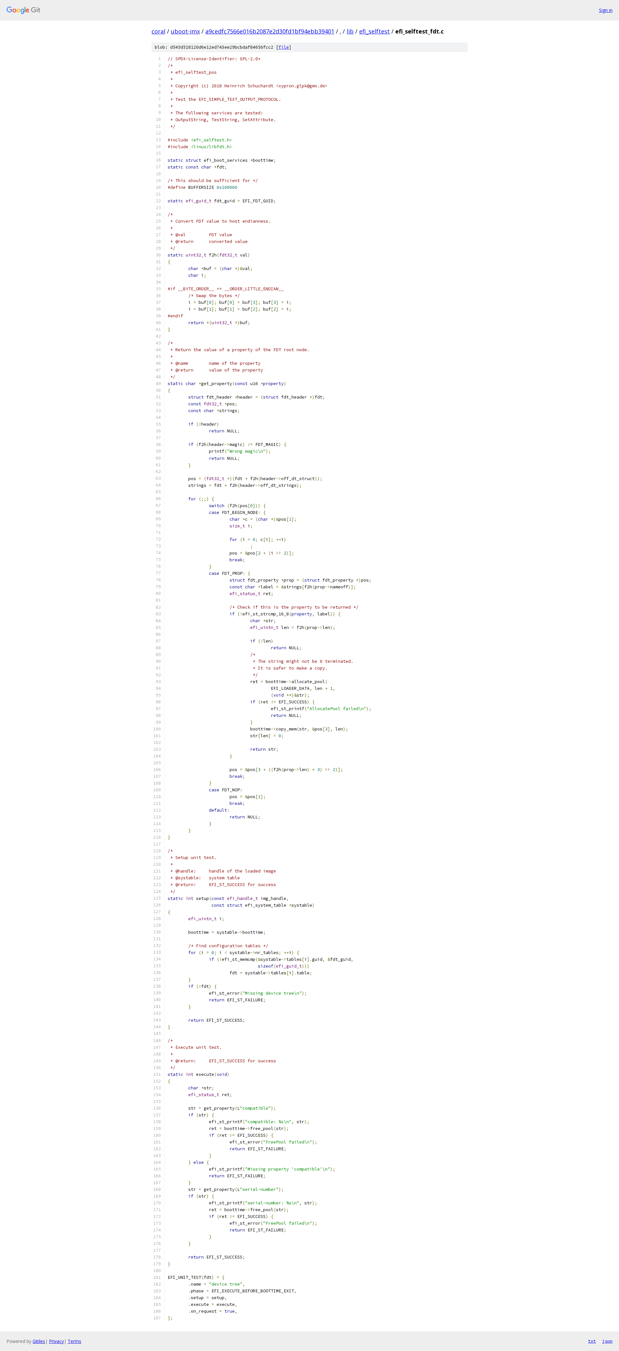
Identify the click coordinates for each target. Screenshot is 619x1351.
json (607, 1341)
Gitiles (39, 1341)
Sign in (606, 10)
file (284, 47)
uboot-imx (185, 31)
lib (350, 31)
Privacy (56, 1341)
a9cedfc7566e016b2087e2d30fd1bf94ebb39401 (269, 31)
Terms (74, 1341)
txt (592, 1341)
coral (158, 31)
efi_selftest (374, 31)
